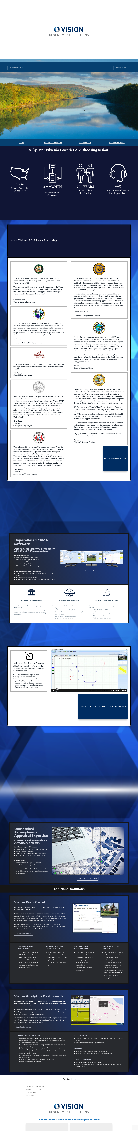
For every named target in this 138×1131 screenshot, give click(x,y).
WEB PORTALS (85, 142)
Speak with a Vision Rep (88, 878)
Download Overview (16, 68)
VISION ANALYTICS (117, 142)
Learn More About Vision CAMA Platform (102, 707)
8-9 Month (52, 187)
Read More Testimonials (115, 459)
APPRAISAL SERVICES (53, 142)
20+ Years (85, 187)
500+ (20, 184)
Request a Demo (121, 68)
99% (118, 187)
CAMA (21, 142)
